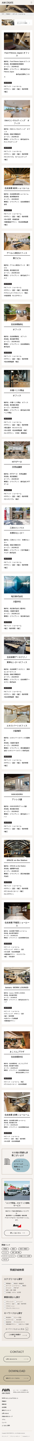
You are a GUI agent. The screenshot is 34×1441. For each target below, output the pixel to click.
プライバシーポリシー (15, 1436)
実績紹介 (4, 1401)
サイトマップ (5, 1436)
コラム (3, 1419)
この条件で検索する (15, 1335)
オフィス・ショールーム (13, 86)
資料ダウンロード (6, 1410)
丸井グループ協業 (24, 1324)
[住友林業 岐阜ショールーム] (17, 184)
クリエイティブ (21, 157)
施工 (6, 92)
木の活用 (8, 219)
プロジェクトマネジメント (14, 293)
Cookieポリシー (26, 1436)
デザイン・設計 (10, 89)
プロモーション (10, 1306)
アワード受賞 (17, 1317)
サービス (5, 1252)
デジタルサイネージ (11, 891)
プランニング (9, 949)
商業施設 (5, 1248)
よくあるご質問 (6, 1425)
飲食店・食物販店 (23, 1248)
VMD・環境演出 (21, 433)
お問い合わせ (5, 1413)
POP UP (5, 1259)
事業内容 (4, 1404)
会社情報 (4, 1407)
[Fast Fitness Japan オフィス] (17, 48)
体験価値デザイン (11, 222)
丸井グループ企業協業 (11, 1018)
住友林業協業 (23, 222)
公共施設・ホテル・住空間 (24, 1256)
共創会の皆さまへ (6, 1416)
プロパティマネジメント (13, 1308)
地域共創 (16, 219)
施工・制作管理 (23, 89)
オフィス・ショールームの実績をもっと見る (18, 1165)
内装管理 (8, 295)
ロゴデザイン (17, 295)
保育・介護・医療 (16, 1252)
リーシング (19, 1301)
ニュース (4, 1422)
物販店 (13, 1248)
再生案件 (8, 427)
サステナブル (9, 157)
